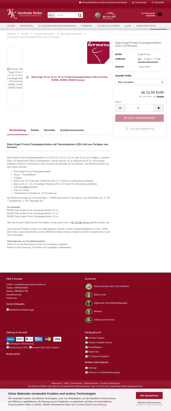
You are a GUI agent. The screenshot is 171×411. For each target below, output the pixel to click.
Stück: (118, 102)
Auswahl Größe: (123, 75)
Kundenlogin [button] (140, 2)
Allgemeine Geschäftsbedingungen (110, 303)
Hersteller (49, 130)
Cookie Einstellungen (110, 383)
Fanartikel (26, 26)
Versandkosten (102, 386)
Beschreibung (18, 130)
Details (35, 130)
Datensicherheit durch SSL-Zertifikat (111, 286)
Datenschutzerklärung (95, 404)
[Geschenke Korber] (25, 14)
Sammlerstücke (146, 26)
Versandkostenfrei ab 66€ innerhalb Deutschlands (104, 2)
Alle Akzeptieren (149, 395)
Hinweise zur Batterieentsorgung (104, 372)
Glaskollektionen (108, 26)
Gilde (128, 26)
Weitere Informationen (149, 402)
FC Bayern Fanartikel (99, 356)
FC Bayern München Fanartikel (57, 26)
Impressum (11, 298)
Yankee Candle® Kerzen (100, 342)
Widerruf (98, 311)
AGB (66, 383)
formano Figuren (96, 338)
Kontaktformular (14, 294)
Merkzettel (159, 2)
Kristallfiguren (95, 347)
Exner (11, 26)
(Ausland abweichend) (148, 62)
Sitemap (93, 368)
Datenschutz (100, 294)
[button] (120, 108)
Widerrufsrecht (91, 383)
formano (86, 26)
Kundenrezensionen (72, 130)
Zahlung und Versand (104, 319)
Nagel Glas (94, 351)
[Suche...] (80, 15)
